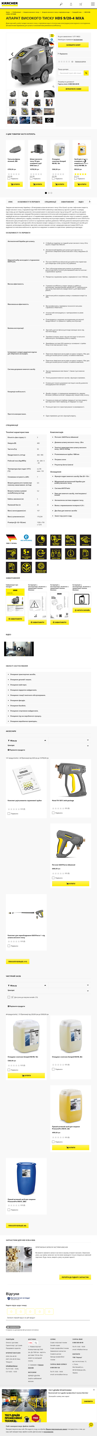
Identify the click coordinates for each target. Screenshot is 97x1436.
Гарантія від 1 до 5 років (14, 1345)
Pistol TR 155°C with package (63, 800)
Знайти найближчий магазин (35, 1379)
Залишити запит (73, 45)
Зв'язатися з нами (73, 89)
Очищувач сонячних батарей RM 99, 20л (67, 1057)
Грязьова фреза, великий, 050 (14, 160)
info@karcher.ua (11, 1366)
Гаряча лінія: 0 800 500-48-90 (68, 84)
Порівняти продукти (17, 750)
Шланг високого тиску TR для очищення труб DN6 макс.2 (36, 162)
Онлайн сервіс (55, 1345)
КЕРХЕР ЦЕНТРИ (34, 1376)
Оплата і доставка (12, 1343)
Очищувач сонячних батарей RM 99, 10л (59, 161)
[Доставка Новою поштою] (30, 1342)
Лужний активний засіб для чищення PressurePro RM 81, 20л (66, 1128)
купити (16, 184)
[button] (12, 54)
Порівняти (63, 54)
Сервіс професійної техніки (59, 1348)
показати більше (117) (17, 962)
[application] (19, 649)
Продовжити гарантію (13, 1348)
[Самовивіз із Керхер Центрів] (36, 1342)
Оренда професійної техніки (57, 1358)
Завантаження (67, 202)
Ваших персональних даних (56, 1429)
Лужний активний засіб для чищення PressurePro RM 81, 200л (21, 1200)
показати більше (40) (17, 1226)
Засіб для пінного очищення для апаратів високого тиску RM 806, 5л (81, 162)
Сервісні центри (55, 1354)
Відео (81, 202)
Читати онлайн (83, 610)
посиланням (48, 1432)
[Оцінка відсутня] (64, 61)
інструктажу (78, 39)
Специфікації (50, 202)
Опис (10, 202)
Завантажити (16, 619)
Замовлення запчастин (58, 1351)
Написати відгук (80, 61)
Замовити (88, 1401)
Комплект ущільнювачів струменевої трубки (25, 800)
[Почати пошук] (86, 73)
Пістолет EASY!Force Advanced (63, 865)
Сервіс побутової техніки (58, 1343)
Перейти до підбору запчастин (75, 1277)
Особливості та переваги (29, 202)
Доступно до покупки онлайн (26, 997)
